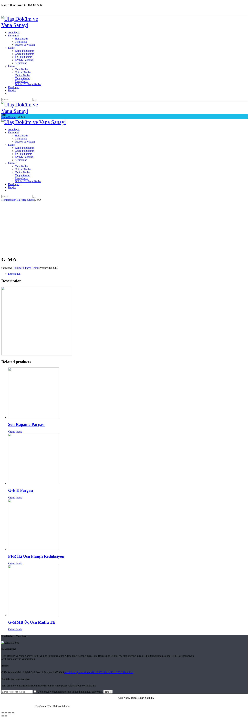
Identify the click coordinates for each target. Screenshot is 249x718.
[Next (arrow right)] (6, 715)
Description (14, 273)
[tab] (128, 273)
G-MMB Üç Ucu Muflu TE (31, 622)
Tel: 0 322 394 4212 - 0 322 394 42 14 (112, 672)
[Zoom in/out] (13, 712)
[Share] (6, 712)
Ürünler (12, 117)
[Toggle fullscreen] (9, 712)
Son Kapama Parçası (26, 424)
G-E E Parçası (20, 490)
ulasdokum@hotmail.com (78, 672)
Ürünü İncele (15, 431)
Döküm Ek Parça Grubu (21, 199)
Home (4, 117)
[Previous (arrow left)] (2, 715)
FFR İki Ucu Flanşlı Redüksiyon (36, 556)
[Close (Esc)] (2, 712)
